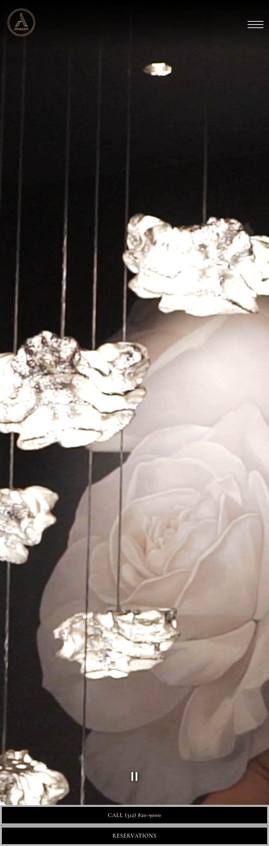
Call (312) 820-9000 (134, 815)
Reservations (134, 835)
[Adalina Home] (29, 21)
